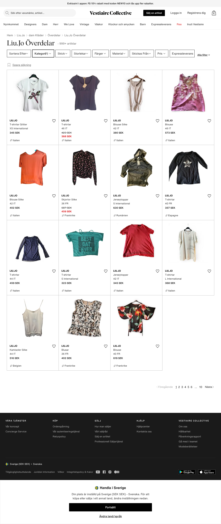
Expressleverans (161, 24)
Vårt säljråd (101, 431)
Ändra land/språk (110, 516)
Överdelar (54, 35)
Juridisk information (44, 472)
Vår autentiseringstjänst (66, 431)
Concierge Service (16, 431)
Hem (10, 35)
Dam (44, 24)
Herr (55, 24)
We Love (69, 24)
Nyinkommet (11, 24)
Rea (179, 24)
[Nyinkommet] (21, 24)
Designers (30, 24)
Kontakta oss (144, 431)
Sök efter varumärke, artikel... (27, 13)
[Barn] (148, 24)
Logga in (176, 13)
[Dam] (50, 24)
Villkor (60, 472)
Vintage (84, 24)
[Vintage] (91, 24)
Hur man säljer (103, 426)
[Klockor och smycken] (137, 24)
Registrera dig (196, 13)
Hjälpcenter (143, 426)
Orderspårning (61, 426)
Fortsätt (110, 507)
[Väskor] (105, 24)
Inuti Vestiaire (195, 24)
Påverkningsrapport (190, 436)
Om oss (183, 426)
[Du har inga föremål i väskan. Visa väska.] (214, 13)
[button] (214, 13)
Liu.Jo (21, 35)
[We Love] (77, 24)
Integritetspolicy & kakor (80, 472)
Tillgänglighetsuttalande (18, 472)
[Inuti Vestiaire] (206, 24)
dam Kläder (36, 35)
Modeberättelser (188, 446)
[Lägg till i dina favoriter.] (54, 121)
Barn (143, 24)
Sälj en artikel (154, 13)
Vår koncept (12, 426)
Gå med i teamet (188, 441)
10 (200, 387)
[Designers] (39, 24)
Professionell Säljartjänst (109, 441)
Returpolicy (59, 436)
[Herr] (61, 24)
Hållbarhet (184, 431)
